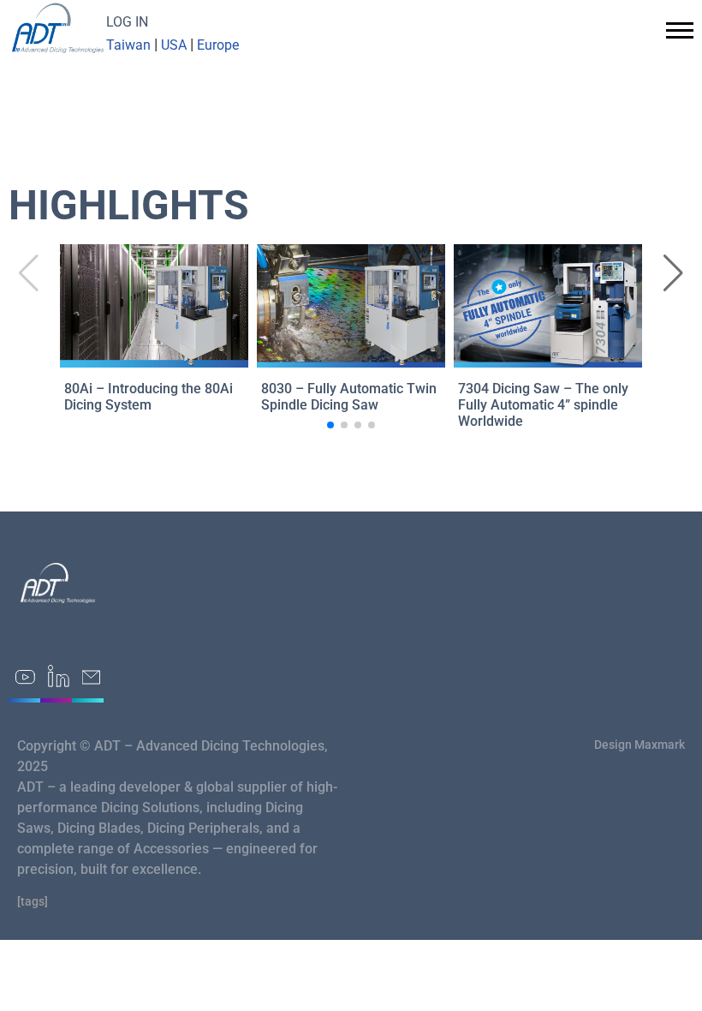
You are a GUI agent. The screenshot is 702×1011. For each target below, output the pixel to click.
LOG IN (127, 22)
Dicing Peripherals (203, 828)
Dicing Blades (98, 828)
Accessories (171, 849)
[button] (673, 273)
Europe (218, 45)
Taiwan (128, 45)
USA (174, 45)
